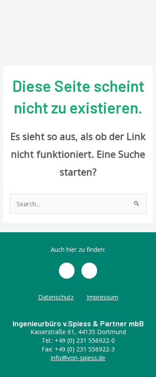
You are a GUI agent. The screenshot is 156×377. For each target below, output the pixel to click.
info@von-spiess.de (78, 358)
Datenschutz (56, 297)
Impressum (102, 297)
